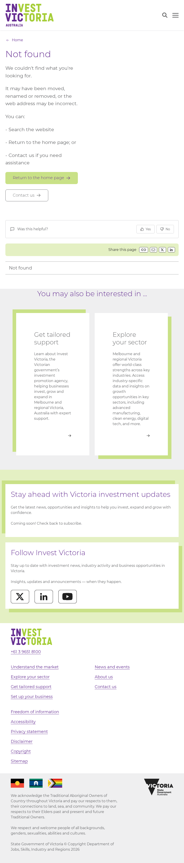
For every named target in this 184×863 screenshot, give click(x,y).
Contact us (105, 686)
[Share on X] (162, 249)
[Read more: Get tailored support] (52, 435)
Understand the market (35, 667)
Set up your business (32, 696)
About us (104, 676)
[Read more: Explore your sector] (131, 435)
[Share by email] (153, 249)
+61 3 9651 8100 (26, 651)
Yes (148, 229)
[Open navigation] (175, 15)
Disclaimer (22, 741)
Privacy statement (29, 731)
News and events (112, 667)
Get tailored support (31, 686)
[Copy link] (143, 249)
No (168, 229)
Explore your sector (30, 676)
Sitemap (19, 761)
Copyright (21, 751)
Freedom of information (35, 711)
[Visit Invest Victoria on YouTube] (67, 596)
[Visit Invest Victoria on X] (20, 596)
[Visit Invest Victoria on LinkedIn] (44, 596)
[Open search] (165, 15)
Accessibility (23, 721)
